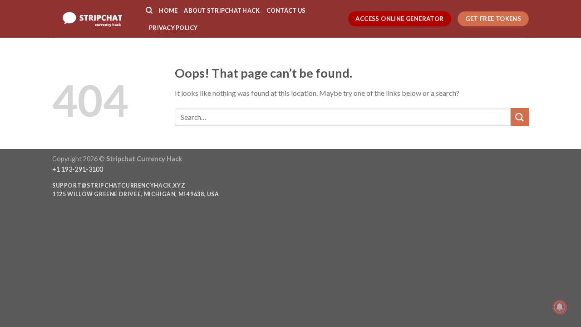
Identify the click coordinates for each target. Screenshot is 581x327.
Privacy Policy (173, 27)
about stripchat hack (222, 10)
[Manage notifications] (559, 307)
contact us (286, 10)
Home (168, 10)
